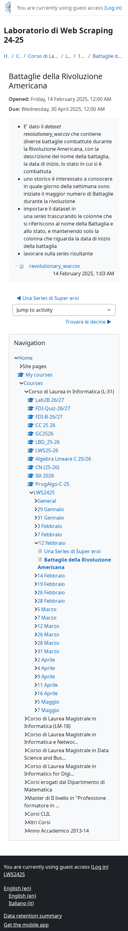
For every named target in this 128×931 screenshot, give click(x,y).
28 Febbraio (51, 600)
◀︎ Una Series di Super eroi (47, 298)
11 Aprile (47, 685)
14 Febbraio (51, 575)
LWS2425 (68, 56)
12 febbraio (82, 56)
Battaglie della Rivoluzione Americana (108, 56)
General (46, 500)
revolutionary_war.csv (54, 266)
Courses (18, 56)
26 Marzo (48, 634)
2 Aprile (46, 659)
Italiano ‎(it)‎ (21, 903)
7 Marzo (47, 617)
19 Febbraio (51, 584)
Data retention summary (33, 915)
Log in (113, 7)
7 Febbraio (49, 534)
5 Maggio (48, 701)
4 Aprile (46, 668)
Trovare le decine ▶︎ (89, 321)
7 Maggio (48, 710)
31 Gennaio (50, 517)
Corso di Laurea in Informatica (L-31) (43, 56)
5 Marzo (47, 609)
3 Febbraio (49, 526)
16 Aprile (47, 693)
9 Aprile (46, 676)
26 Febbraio (51, 592)
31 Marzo (48, 651)
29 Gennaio (50, 509)
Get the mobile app (26, 924)
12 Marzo (48, 626)
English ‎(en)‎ (17, 888)
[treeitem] (64, 594)
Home (6, 56)
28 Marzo (48, 642)
